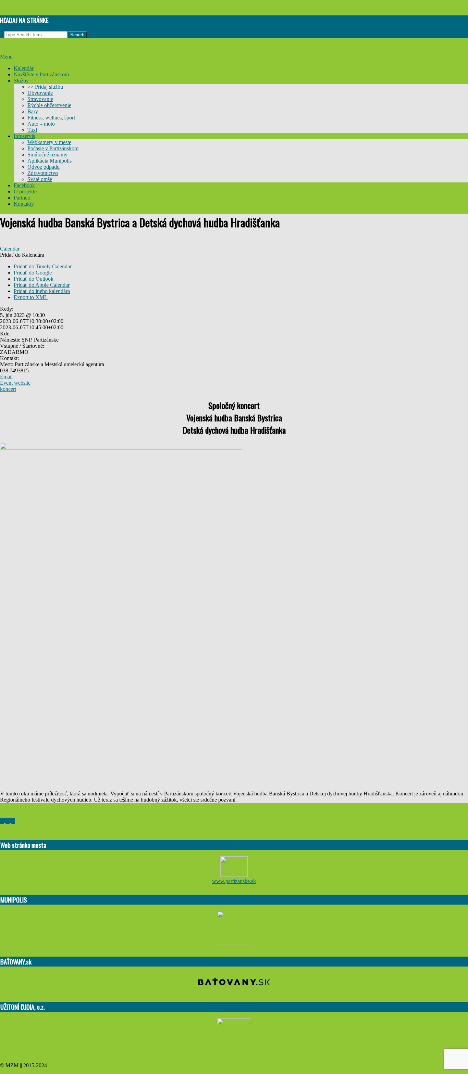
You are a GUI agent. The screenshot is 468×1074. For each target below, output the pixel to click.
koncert (8, 389)
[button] (22, 255)
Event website (15, 383)
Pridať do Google (33, 273)
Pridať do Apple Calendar (42, 285)
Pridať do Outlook (33, 279)
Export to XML (31, 297)
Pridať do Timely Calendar (43, 266)
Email (6, 377)
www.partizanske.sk (234, 881)
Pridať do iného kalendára (42, 291)
